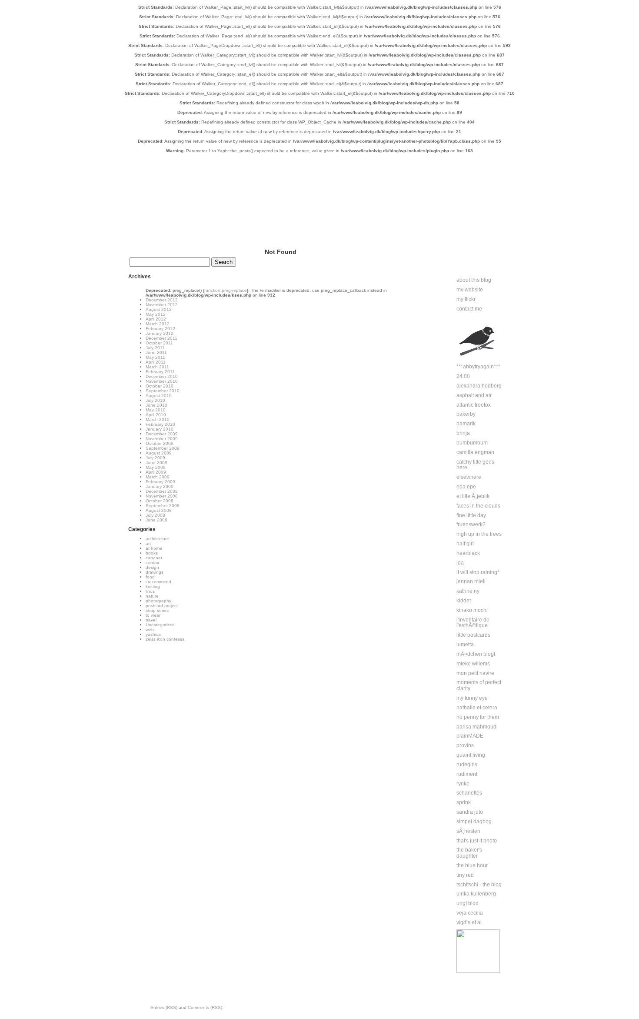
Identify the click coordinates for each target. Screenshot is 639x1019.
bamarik (466, 423)
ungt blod (467, 903)
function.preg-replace (225, 290)
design (152, 567)
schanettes (469, 792)
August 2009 (159, 453)
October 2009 (159, 443)
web (150, 629)
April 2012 (156, 319)
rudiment (466, 774)
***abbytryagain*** (478, 366)
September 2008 (163, 505)
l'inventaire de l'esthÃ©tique (472, 622)
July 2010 (155, 400)
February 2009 (160, 481)
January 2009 (159, 486)
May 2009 (156, 467)
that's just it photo (476, 840)
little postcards (473, 635)
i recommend (158, 581)
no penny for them (477, 717)
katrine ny (467, 591)
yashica (153, 634)
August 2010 (159, 395)
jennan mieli (471, 581)
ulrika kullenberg (476, 893)
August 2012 (159, 309)
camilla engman (475, 452)
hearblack (468, 553)
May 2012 (156, 314)
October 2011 (159, 343)
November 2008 (162, 496)
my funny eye (472, 698)
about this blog (473, 280)
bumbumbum (472, 442)
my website (469, 289)
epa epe (466, 486)
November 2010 (162, 381)
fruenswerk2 (471, 524)
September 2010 (163, 390)
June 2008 (156, 520)
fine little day (471, 515)
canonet (154, 557)
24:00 (463, 376)
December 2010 (162, 376)
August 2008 (159, 510)
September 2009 (163, 448)
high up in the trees (479, 534)
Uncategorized (160, 624)
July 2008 (155, 515)
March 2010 (158, 419)
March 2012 (158, 323)
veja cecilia (469, 912)
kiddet (463, 600)
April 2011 (156, 362)
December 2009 (162, 433)
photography (158, 600)
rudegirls (466, 764)
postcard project (162, 605)
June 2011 (156, 352)
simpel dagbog (474, 821)
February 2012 (160, 328)
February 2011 (160, 371)
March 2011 (157, 366)
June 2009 (156, 462)
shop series (157, 610)
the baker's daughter (469, 853)
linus (150, 591)
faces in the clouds (478, 505)
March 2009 (158, 476)
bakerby (466, 414)
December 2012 (162, 299)
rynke (462, 783)
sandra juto (469, 812)
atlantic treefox (473, 405)
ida (460, 562)
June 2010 (156, 405)
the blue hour (472, 865)
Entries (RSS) (163, 1007)
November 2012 (162, 304)
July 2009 (155, 457)
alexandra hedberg (479, 385)
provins (465, 745)
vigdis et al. (469, 922)
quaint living (470, 755)
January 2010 (159, 429)
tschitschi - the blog (479, 884)
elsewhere (468, 477)
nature (152, 596)
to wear (153, 615)
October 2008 (159, 500)
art (148, 543)
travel (151, 620)
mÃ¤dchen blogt (475, 654)
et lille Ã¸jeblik (472, 496)
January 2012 (159, 333)
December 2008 (162, 491)
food (150, 577)
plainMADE (469, 735)
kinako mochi (472, 610)
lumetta (465, 644)
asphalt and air (474, 395)
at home (154, 548)
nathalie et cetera (476, 707)
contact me (469, 308)
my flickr (466, 299)
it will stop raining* (477, 572)
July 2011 (155, 347)
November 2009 (162, 438)
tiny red (465, 875)
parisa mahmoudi (477, 726)
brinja (463, 433)
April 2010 (156, 414)
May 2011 (155, 357)
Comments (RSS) (205, 1007)
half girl (465, 543)
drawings (154, 572)
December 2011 (161, 338)
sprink (463, 802)
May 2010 (156, 410)
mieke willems (473, 663)
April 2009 (156, 472)
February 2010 (160, 424)
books (152, 553)
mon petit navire (475, 673)
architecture (157, 538)
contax (152, 562)
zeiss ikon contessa (165, 639)
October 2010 (159, 386)
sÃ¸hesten (468, 831)
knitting (153, 586)
